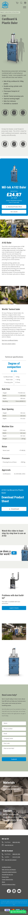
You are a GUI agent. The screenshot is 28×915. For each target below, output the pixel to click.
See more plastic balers (9, 344)
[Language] (25, 3)
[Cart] (17, 3)
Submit (14, 759)
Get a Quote (14, 211)
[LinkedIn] (14, 891)
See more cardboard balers (10, 340)
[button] (17, 911)
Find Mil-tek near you (7, 874)
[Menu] (24, 7)
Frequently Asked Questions (9, 872)
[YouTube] (19, 891)
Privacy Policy (5, 877)
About (3, 882)
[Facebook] (9, 891)
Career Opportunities (7, 879)
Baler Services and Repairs (9, 869)
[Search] (21, 3)
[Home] (5, 5)
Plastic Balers (16, 12)
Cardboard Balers (8, 12)
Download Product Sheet (15, 206)
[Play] (14, 553)
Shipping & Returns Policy (8, 884)
